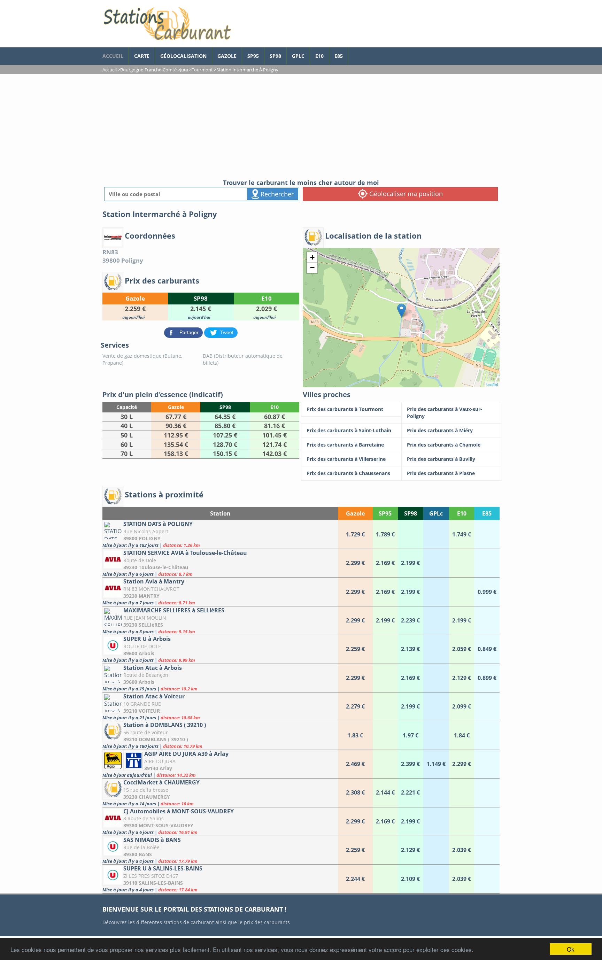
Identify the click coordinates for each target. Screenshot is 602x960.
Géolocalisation (183, 56)
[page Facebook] (353, 52)
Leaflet (492, 384)
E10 (319, 56)
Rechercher (276, 194)
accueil (112, 56)
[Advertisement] (301, 126)
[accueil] (166, 23)
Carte (141, 56)
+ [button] (312, 257)
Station (220, 513)
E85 (338, 56)
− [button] (312, 267)
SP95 (253, 56)
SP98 (275, 56)
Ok (570, 949)
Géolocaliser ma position (405, 193)
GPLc (298, 56)
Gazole (227, 56)
